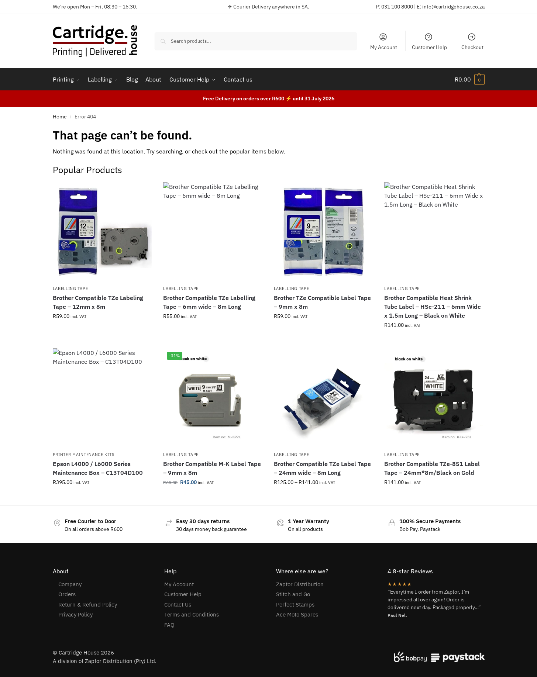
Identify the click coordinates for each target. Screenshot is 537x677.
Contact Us (177, 604)
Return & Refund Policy (87, 604)
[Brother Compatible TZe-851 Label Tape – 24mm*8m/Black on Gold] (434, 398)
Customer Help (429, 47)
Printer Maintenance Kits (83, 454)
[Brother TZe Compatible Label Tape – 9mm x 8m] (324, 232)
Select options (102, 332)
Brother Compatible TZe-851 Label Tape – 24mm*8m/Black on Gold (432, 468)
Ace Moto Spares (297, 614)
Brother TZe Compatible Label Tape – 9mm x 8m (322, 302)
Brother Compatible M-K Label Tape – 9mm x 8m (212, 468)
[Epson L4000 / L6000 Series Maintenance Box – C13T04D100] (102, 398)
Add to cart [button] (434, 341)
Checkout (472, 47)
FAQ (169, 624)
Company (70, 584)
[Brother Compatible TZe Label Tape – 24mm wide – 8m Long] (324, 398)
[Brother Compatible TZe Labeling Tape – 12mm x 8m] (102, 232)
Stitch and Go (293, 594)
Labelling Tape (70, 288)
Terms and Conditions (191, 614)
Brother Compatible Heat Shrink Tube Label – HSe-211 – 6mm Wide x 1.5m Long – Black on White (432, 306)
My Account (383, 47)
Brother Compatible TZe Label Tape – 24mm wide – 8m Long (322, 468)
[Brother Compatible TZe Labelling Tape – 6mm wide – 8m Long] (213, 232)
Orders (67, 594)
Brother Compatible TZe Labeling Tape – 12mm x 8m (98, 302)
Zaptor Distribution (300, 584)
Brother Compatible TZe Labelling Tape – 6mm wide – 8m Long (209, 302)
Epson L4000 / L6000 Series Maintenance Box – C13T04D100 (98, 468)
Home (60, 116)
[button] (470, 79)
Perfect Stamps (295, 604)
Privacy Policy (75, 614)
